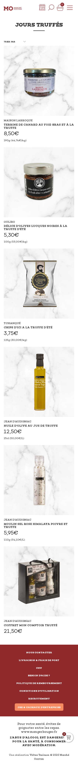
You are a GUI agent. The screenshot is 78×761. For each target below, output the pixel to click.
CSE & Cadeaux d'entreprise (39, 707)
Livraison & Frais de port (39, 660)
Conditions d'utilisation (39, 691)
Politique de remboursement (39, 683)
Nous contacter (39, 652)
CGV (39, 668)
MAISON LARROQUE (18, 120)
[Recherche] (51, 7)
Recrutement (39, 698)
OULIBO (9, 221)
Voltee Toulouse (39, 755)
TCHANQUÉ (12, 323)
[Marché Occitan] (13, 8)
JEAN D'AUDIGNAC (17, 421)
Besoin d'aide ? (39, 675)
